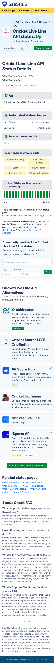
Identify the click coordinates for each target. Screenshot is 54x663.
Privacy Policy (34, 659)
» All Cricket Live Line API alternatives (27, 465)
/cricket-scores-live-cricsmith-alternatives (22, 337)
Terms (44, 659)
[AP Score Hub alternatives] (5, 370)
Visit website (18, 328)
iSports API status (21, 492)
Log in (5, 269)
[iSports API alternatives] (5, 434)
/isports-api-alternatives (14, 430)
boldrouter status (10, 482)
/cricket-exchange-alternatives (17, 393)
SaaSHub (23, 659)
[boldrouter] (5, 310)
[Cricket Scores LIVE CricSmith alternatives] (5, 341)
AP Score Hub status (33, 486)
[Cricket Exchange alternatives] (5, 397)
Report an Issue (43, 48)
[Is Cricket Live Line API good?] (22, 48)
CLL (6, 419)
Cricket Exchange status (14, 489)
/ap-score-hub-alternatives (15, 366)
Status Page (12, 659)
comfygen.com (44, 215)
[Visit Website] (51, 368)
